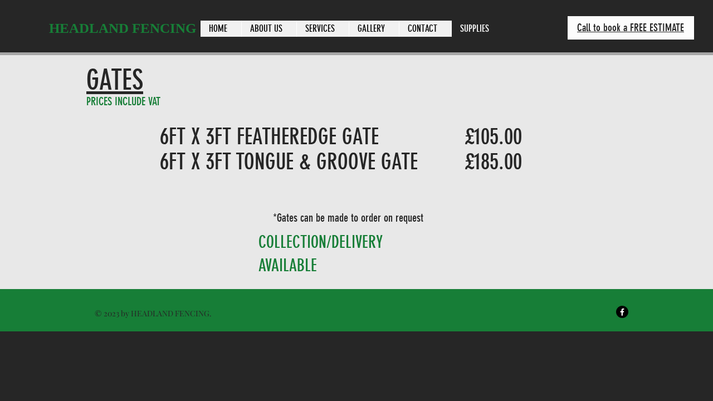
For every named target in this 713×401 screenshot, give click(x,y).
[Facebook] (622, 312)
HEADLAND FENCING (122, 28)
